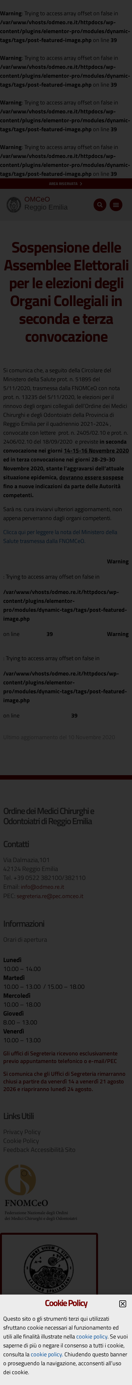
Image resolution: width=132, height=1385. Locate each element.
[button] (123, 1304)
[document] (66, 692)
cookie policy (91, 1336)
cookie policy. (47, 1354)
